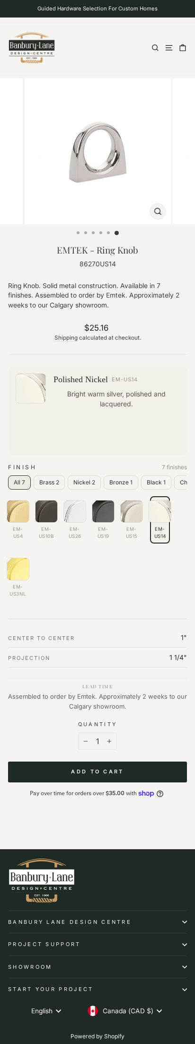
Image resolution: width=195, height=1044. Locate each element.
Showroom (30, 967)
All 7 (19, 482)
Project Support (44, 944)
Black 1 (156, 482)
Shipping (66, 337)
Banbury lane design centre (70, 922)
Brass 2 (49, 482)
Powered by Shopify (97, 1036)
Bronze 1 (121, 482)
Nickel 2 (84, 482)
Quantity (97, 724)
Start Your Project (51, 989)
